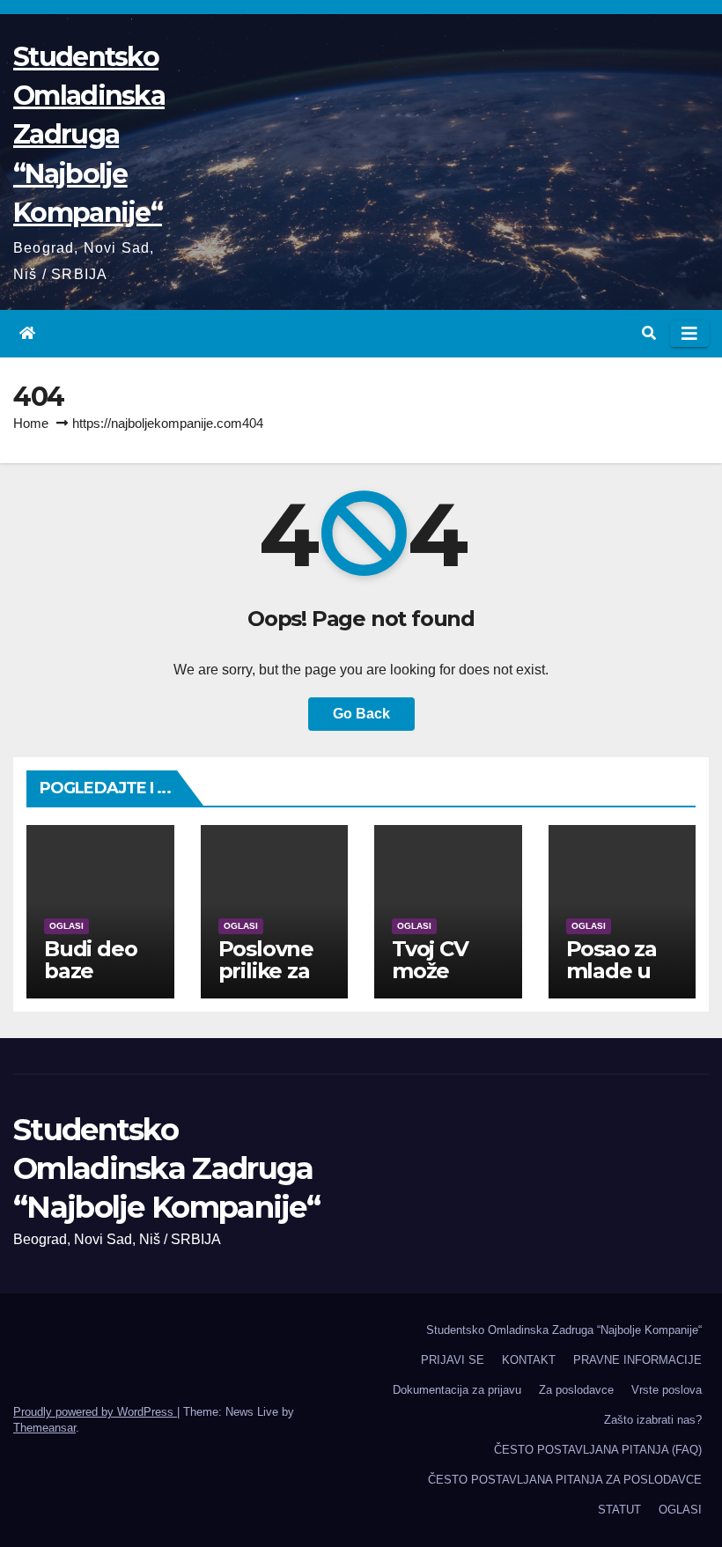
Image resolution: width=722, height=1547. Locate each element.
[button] (649, 333)
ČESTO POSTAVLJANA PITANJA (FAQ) (598, 1449)
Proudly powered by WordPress (95, 1411)
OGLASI (66, 926)
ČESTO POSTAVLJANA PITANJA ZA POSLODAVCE (565, 1479)
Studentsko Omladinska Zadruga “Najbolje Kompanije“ (89, 135)
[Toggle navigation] (689, 333)
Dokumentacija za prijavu (457, 1389)
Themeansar (44, 1427)
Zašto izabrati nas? (653, 1419)
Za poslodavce (576, 1389)
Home (30, 423)
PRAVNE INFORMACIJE (637, 1360)
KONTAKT (529, 1360)
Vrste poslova (666, 1389)
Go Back (361, 713)
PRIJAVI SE (452, 1360)
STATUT (619, 1509)
